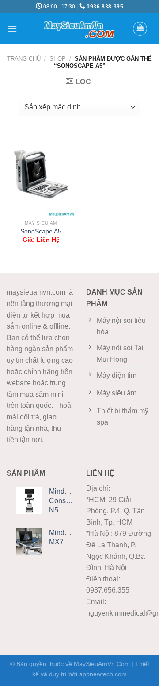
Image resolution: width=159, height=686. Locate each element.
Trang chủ (24, 58)
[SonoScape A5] (41, 175)
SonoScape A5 (40, 231)
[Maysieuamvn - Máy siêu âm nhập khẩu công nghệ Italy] (79, 29)
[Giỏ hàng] (140, 29)
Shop (57, 58)
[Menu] (12, 28)
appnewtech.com (103, 674)
